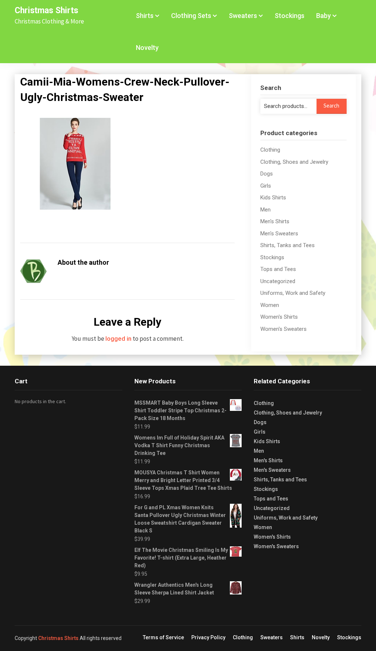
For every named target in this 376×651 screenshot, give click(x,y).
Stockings (289, 15)
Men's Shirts (274, 221)
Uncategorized (277, 281)
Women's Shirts (279, 317)
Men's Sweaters (279, 233)
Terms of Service (163, 637)
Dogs (266, 173)
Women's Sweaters (283, 329)
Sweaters (243, 15)
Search (331, 105)
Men (265, 209)
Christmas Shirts (46, 10)
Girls (265, 185)
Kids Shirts (273, 197)
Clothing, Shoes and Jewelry (294, 162)
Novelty (147, 47)
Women (269, 305)
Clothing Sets (191, 15)
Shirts (144, 15)
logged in (118, 338)
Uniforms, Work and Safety (292, 293)
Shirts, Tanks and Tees (287, 245)
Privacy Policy (208, 637)
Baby (323, 15)
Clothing (270, 150)
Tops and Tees (278, 269)
